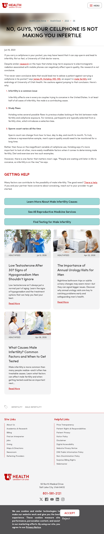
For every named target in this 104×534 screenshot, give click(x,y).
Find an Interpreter (15, 436)
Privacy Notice (33, 527)
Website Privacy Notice (66, 448)
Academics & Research (17, 428)
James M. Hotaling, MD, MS (47, 78)
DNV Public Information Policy (69, 452)
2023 (67, 20)
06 (74, 20)
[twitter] (41, 499)
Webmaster (61, 463)
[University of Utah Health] (11, 5)
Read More (14, 303)
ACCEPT (69, 513)
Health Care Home (37, 20)
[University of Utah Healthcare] (52, 477)
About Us (11, 424)
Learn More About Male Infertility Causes (52, 201)
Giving (9, 444)
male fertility (80, 78)
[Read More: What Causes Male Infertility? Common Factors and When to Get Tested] (27, 322)
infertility (16, 407)
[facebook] (46, 499)
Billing (9, 432)
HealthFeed (55, 20)
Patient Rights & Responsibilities (71, 428)
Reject (66, 518)
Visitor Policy (62, 436)
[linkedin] (57, 499)
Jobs (9, 440)
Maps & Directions (15, 448)
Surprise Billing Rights (66, 460)
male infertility (33, 407)
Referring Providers (15, 456)
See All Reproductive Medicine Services (52, 211)
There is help (90, 182)
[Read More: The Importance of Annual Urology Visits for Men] (76, 240)
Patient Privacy (63, 432)
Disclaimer (61, 440)
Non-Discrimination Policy (68, 456)
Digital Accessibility (65, 444)
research (24, 63)
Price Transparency (65, 424)
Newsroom (12, 452)
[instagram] (62, 499)
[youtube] (52, 499)
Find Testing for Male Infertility (52, 222)
